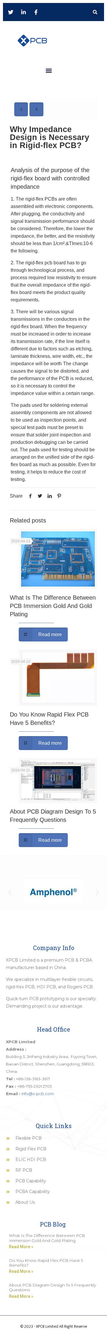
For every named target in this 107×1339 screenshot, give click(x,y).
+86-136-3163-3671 (33, 1078)
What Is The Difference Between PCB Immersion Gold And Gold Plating (53, 605)
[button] (95, 12)
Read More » (21, 1246)
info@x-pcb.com (37, 1093)
